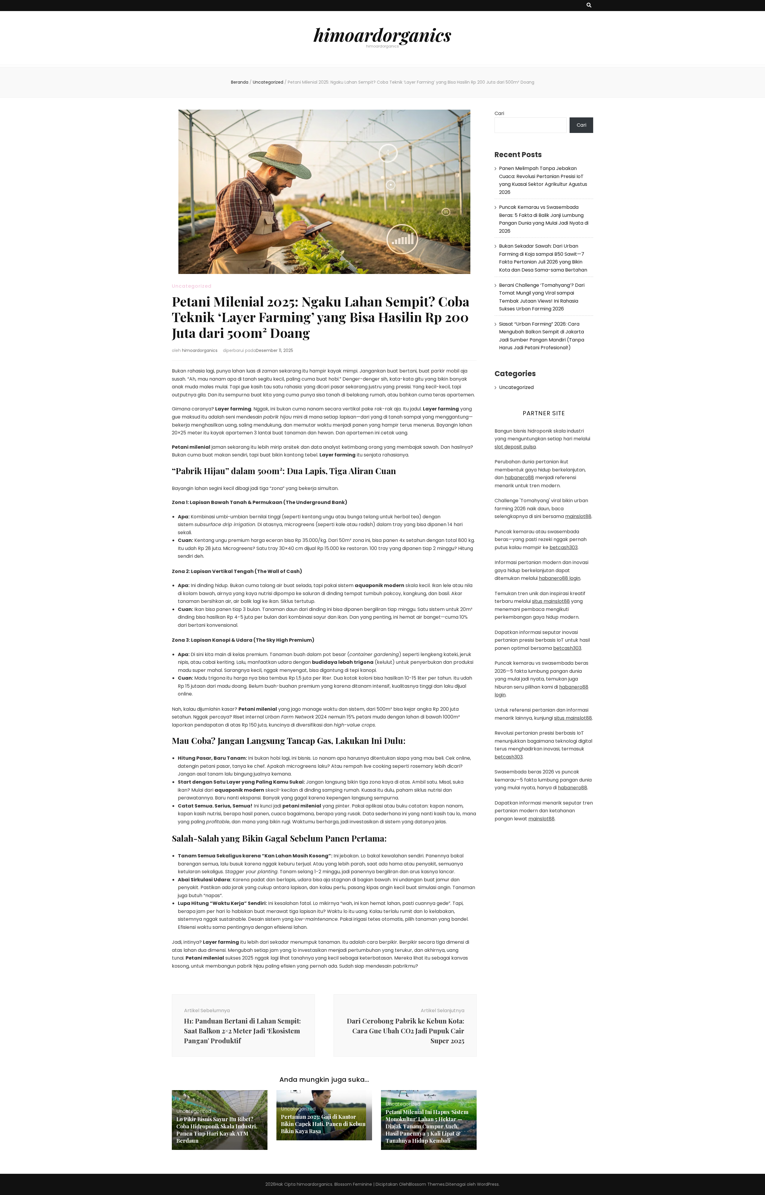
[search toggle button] (589, 5)
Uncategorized (192, 286)
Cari (499, 113)
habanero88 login (559, 578)
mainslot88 (578, 516)
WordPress (488, 1184)
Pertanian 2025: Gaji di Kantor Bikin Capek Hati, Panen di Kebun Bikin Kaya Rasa (323, 1124)
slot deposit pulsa (515, 446)
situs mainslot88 (551, 601)
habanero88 (519, 477)
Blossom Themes (427, 1184)
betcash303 (564, 547)
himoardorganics (382, 34)
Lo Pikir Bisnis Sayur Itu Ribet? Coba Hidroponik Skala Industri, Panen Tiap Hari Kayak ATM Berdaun (216, 1130)
